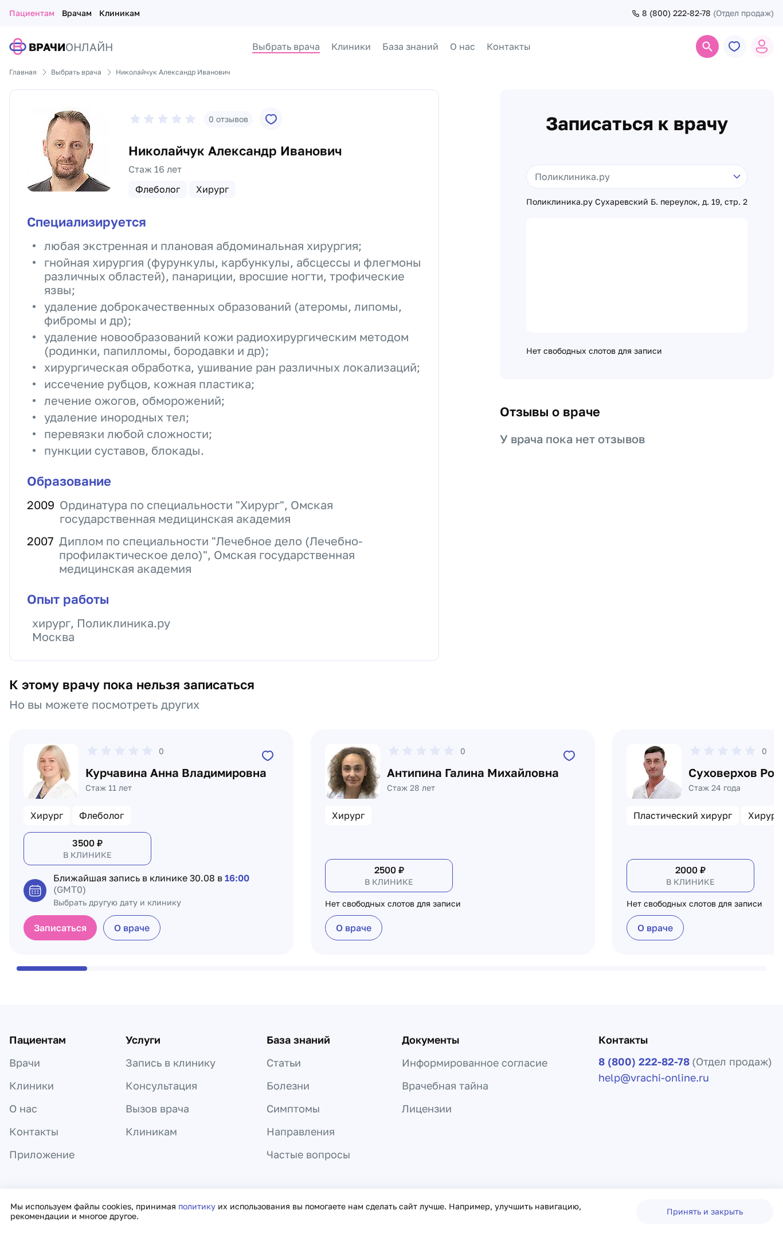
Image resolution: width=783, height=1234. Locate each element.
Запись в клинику (171, 1062)
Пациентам (31, 13)
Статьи (284, 1062)
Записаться (60, 928)
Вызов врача (157, 1108)
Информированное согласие (474, 1062)
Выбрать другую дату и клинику (117, 902)
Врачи (24, 1062)
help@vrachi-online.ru (653, 1077)
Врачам (77, 13)
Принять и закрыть (705, 1211)
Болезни (288, 1085)
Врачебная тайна (445, 1085)
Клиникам (119, 13)
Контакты (33, 1131)
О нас (23, 1108)
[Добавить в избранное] (271, 118)
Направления (301, 1131)
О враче (132, 928)
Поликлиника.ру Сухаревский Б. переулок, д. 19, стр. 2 (636, 201)
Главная (23, 72)
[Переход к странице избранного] (734, 46)
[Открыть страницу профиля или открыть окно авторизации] (762, 46)
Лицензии (427, 1108)
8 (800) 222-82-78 (676, 13)
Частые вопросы (308, 1154)
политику (198, 1206)
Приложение (42, 1154)
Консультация (161, 1085)
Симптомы (293, 1108)
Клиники (31, 1085)
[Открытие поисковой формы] (707, 46)
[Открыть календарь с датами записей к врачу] (35, 890)
